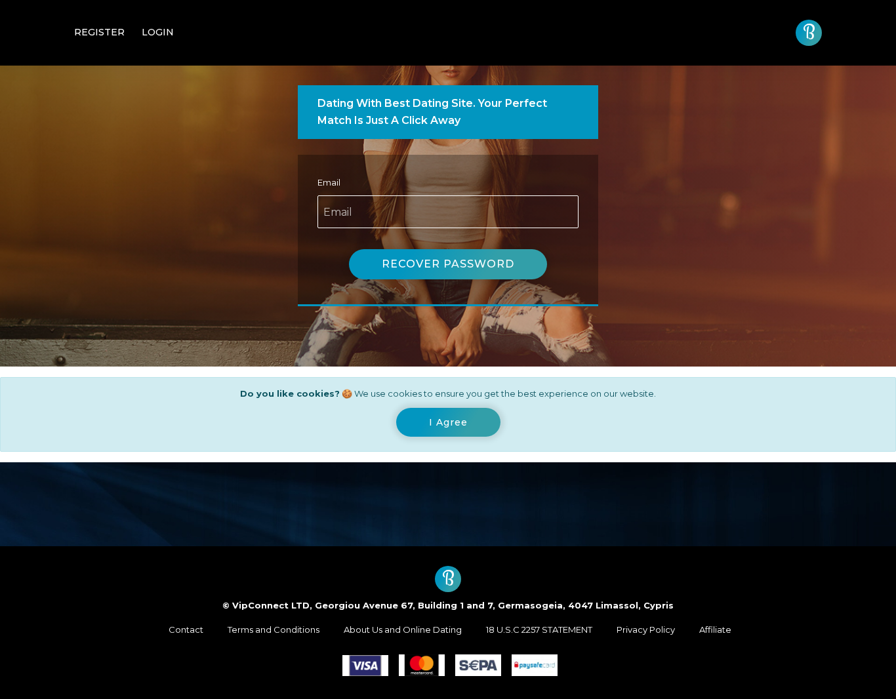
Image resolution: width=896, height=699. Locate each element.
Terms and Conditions (273, 629)
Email (328, 182)
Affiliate (715, 629)
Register (99, 32)
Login (158, 32)
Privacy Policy (646, 629)
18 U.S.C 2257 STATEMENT (539, 629)
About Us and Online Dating (403, 629)
